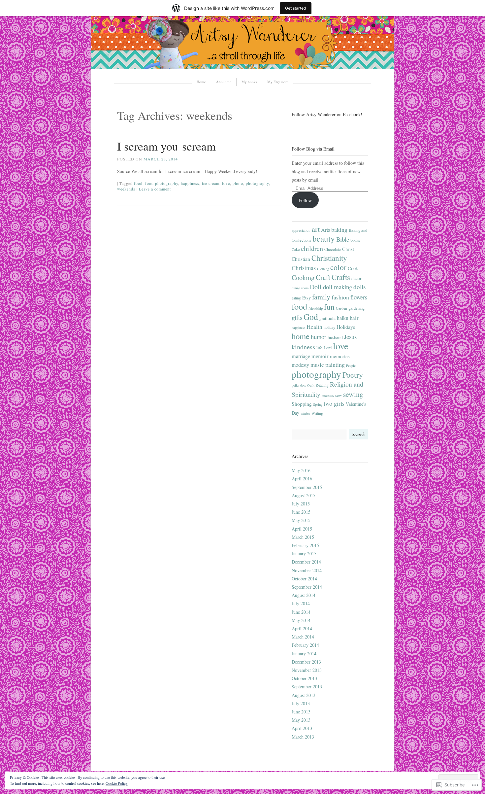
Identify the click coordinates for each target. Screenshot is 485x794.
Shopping (302, 403)
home (300, 335)
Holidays (346, 327)
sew (338, 395)
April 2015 (302, 529)
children (312, 248)
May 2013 (301, 720)
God (311, 316)
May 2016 (301, 470)
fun (329, 306)
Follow (305, 200)
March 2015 (303, 537)
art (316, 229)
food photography (161, 183)
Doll (316, 286)
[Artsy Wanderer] (242, 67)
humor (318, 337)
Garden (341, 308)
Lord (328, 348)
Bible (342, 239)
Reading (322, 385)
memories (340, 356)
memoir (320, 356)
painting (335, 364)
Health (314, 326)
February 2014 (305, 645)
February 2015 (305, 545)
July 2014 (301, 603)
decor (356, 278)
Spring (317, 404)
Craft (323, 277)
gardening (356, 308)
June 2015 (301, 512)
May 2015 (301, 520)
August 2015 (303, 495)
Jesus (350, 336)
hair (354, 318)
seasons (328, 395)
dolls (359, 287)
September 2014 (307, 587)
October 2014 (304, 578)
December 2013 (306, 662)
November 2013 (307, 670)
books (355, 240)
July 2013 (301, 703)
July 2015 (301, 504)
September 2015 (307, 487)
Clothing (323, 268)
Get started (295, 8)
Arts (325, 229)
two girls (334, 403)
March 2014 (303, 637)
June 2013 (301, 711)
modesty (300, 364)
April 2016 (302, 478)
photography (257, 183)
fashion (340, 297)
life (319, 348)
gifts (297, 317)
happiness (190, 183)
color (338, 267)
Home (201, 81)
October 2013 (304, 678)
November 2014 (307, 570)
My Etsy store (277, 81)
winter (305, 413)
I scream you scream (166, 146)
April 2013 (302, 728)
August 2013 (303, 695)
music (317, 364)
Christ (348, 249)
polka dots (299, 385)
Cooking (303, 277)
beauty (323, 238)
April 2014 (302, 628)
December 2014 (306, 562)
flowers (358, 297)
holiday (329, 327)
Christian (301, 259)
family (321, 296)
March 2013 (303, 737)
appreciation (301, 230)
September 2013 (307, 686)
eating (296, 297)
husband (335, 337)
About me (223, 81)
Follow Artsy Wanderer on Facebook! (327, 114)
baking (339, 229)
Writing (317, 413)
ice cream (210, 183)
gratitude (327, 318)
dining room (300, 288)
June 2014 (301, 612)
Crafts (341, 277)
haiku (342, 317)
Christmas (304, 268)
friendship (315, 308)
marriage (301, 356)
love (226, 183)
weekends (126, 188)
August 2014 (303, 595)
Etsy (306, 297)
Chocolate (332, 249)
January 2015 (304, 553)
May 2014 (301, 620)
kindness (303, 346)
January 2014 (304, 653)
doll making (337, 287)
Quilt (310, 385)
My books (249, 81)
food (138, 183)
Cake (296, 249)
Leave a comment (155, 188)
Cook (353, 268)
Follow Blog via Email (313, 149)
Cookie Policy (117, 783)
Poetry (352, 374)
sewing (353, 394)
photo (238, 183)
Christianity (329, 258)
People (351, 365)
